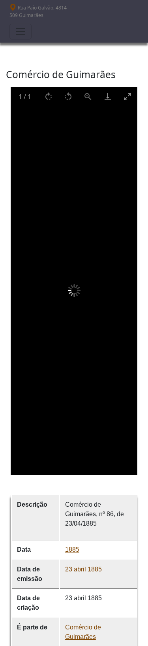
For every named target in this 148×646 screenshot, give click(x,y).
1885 (72, 549)
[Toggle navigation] (20, 31)
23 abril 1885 (83, 569)
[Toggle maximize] (127, 96)
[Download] (108, 96)
